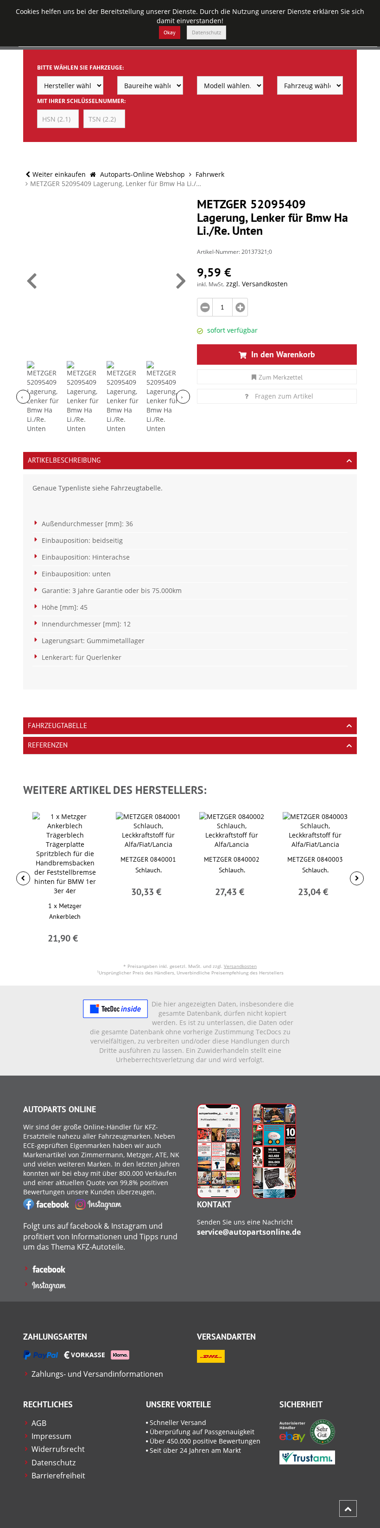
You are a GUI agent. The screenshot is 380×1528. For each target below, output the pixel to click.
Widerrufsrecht (58, 1449)
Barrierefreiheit (58, 1475)
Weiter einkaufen (59, 174)
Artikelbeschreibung (64, 460)
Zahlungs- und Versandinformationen (97, 1374)
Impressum (51, 1436)
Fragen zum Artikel (284, 396)
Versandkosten (240, 966)
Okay (170, 32)
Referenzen (48, 745)
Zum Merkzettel (281, 377)
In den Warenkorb (282, 354)
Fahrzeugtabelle (57, 725)
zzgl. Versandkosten (257, 283)
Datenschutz (206, 32)
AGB (39, 1423)
